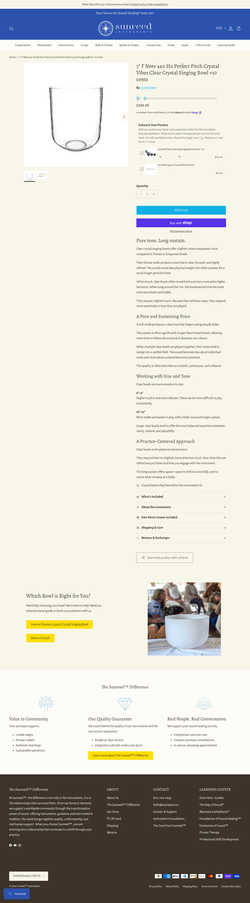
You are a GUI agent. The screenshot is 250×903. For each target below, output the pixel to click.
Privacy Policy (155, 886)
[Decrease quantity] (140, 194)
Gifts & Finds (203, 45)
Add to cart (181, 210)
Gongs (84, 45)
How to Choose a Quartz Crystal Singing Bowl (59, 624)
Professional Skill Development (219, 839)
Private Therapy (209, 832)
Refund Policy (172, 886)
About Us (113, 798)
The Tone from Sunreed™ (169, 825)
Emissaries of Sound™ (213, 825)
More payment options (181, 231)
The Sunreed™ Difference (123, 805)
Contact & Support (165, 812)
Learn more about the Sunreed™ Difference (120, 755)
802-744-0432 (162, 798)
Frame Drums (66, 45)
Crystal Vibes (148, 87)
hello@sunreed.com (165, 805)
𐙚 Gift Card (114, 818)
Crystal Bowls (22, 45)
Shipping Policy (190, 886)
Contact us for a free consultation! (149, 4)
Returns (112, 832)
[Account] (230, 28)
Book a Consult (40, 638)
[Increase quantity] (154, 194)
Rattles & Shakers (129, 45)
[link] (150, 153)
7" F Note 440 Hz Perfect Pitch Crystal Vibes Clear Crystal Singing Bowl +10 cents (61, 57)
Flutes (171, 45)
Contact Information (231, 886)
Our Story (113, 812)
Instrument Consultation (168, 818)
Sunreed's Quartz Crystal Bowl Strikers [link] (176, 165)
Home (12, 57)
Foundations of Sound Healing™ (220, 818)
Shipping (112, 825)
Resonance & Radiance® (214, 812)
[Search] (11, 28)
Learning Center (226, 45)
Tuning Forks (153, 45)
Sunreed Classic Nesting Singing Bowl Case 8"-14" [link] (181, 149)
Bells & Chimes (103, 45)
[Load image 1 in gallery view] (76, 115)
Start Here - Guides (211, 798)
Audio (185, 45)
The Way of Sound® (211, 805)
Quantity (142, 186)
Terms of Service (209, 886)
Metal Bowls (44, 45)
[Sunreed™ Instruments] (125, 28)
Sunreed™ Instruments (28, 886)
